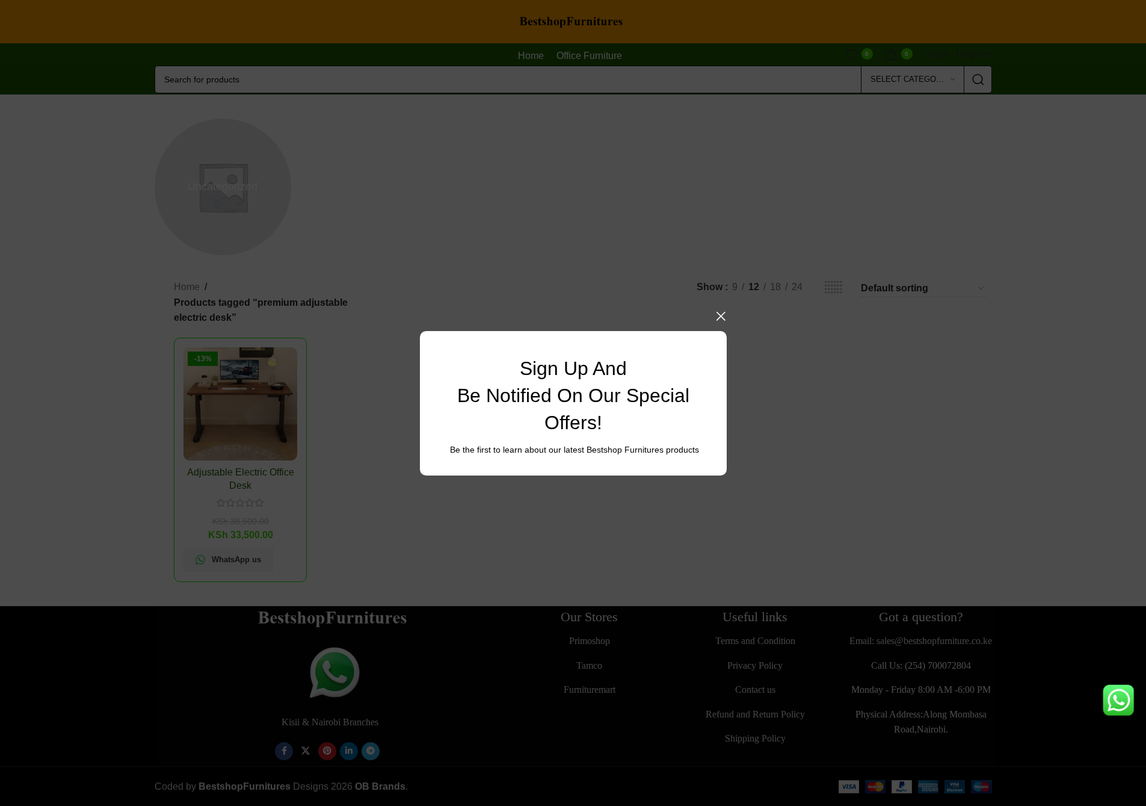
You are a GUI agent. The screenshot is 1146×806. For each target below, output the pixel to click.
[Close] (721, 316)
